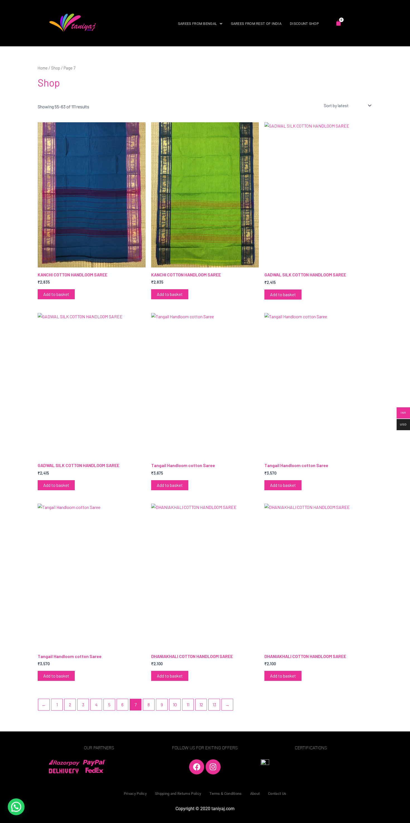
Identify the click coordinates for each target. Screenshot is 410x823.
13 (214, 704)
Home (43, 67)
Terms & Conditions (225, 793)
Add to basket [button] (56, 294)
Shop (55, 67)
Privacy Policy (135, 793)
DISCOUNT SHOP (304, 23)
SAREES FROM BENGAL (197, 23)
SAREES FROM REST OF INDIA (256, 23)
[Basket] (338, 22)
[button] (200, 24)
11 (188, 704)
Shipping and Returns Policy (178, 793)
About (255, 793)
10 (175, 704)
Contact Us (277, 793)
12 (201, 704)
